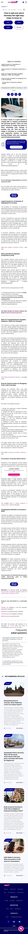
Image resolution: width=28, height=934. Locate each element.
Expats (8, 27)
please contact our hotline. (15, 627)
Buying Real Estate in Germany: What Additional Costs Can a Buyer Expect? (13, 702)
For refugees (9, 789)
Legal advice (18, 312)
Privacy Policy (20, 892)
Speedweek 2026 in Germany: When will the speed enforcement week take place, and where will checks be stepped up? (14, 756)
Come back (3, 6)
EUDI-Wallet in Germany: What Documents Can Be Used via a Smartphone (12, 859)
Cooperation (20, 889)
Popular (19, 22)
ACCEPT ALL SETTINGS (14, 474)
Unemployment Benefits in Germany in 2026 (14, 87)
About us (6, 889)
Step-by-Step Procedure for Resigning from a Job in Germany (13, 79)
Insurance (7, 312)
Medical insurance (5, 616)
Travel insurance (5, 613)
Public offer (13, 889)
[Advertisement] (14, 46)
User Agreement (11, 892)
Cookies (9, 470)
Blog (8, 908)
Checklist (3, 607)
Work (8, 22)
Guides (12, 312)
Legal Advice (19, 900)
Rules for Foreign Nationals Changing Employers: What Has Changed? (12, 74)
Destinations (18, 908)
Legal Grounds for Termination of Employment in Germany (10, 65)
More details (19, 728)
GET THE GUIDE (16, 147)
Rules (11, 908)
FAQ (5, 892)
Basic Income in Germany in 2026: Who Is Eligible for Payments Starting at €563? (13, 809)
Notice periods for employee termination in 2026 (13, 70)
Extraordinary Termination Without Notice (12, 83)
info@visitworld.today (16, 916)
